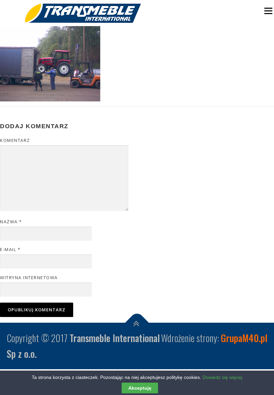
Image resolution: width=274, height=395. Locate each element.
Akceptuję (139, 388)
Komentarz (15, 140)
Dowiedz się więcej (222, 377)
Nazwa (11, 222)
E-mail (10, 249)
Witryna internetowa (29, 277)
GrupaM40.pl (244, 338)
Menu (267, 11)
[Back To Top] (137, 322)
